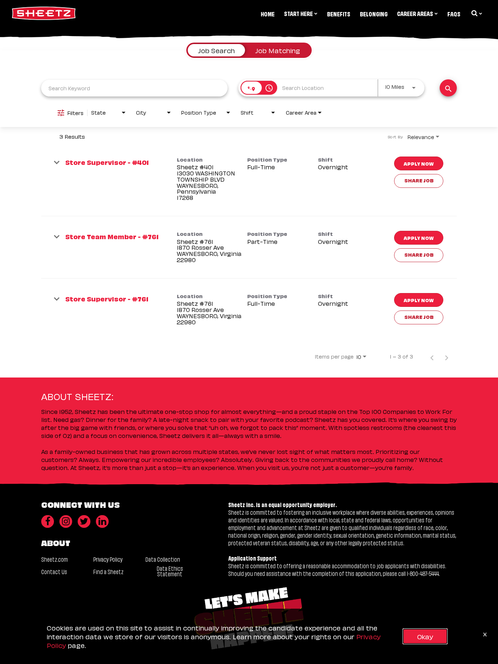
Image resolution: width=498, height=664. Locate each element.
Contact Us (54, 571)
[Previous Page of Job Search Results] (432, 356)
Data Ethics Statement (170, 570)
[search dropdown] (476, 13)
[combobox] (134, 87)
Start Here (298, 13)
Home (268, 13)
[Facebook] (47, 521)
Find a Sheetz (108, 571)
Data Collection (162, 559)
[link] (249, 179)
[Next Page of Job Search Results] (446, 356)
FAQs (453, 13)
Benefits (338, 13)
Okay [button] (425, 636)
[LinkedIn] (102, 521)
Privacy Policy (107, 559)
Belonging (374, 13)
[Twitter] (84, 521)
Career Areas (415, 13)
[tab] (216, 50)
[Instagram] (65, 521)
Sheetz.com (54, 559)
